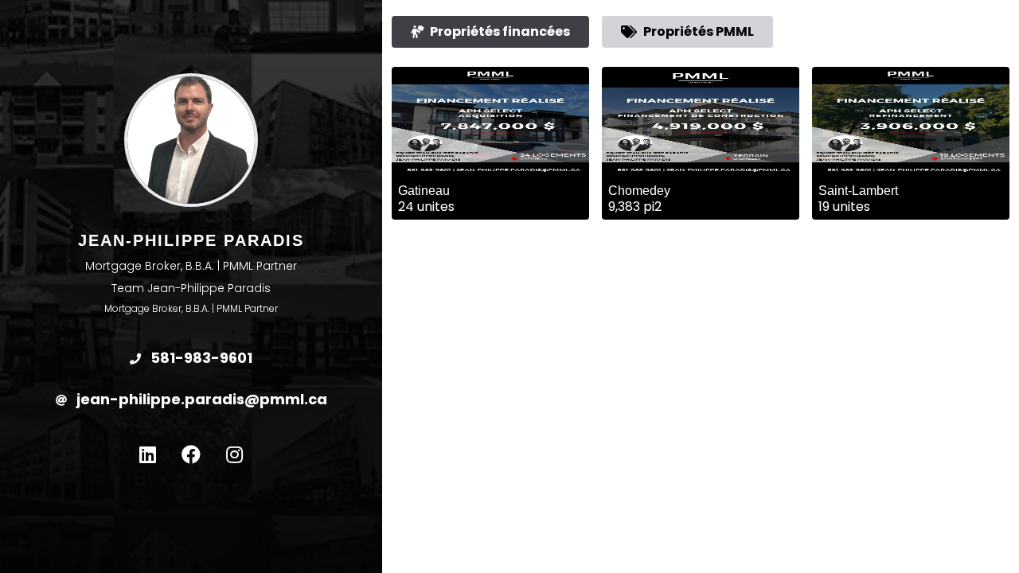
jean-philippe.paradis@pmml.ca (200, 399)
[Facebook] (191, 455)
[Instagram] (234, 455)
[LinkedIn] (147, 455)
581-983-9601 (199, 358)
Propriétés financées (500, 31)
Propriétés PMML (698, 31)
